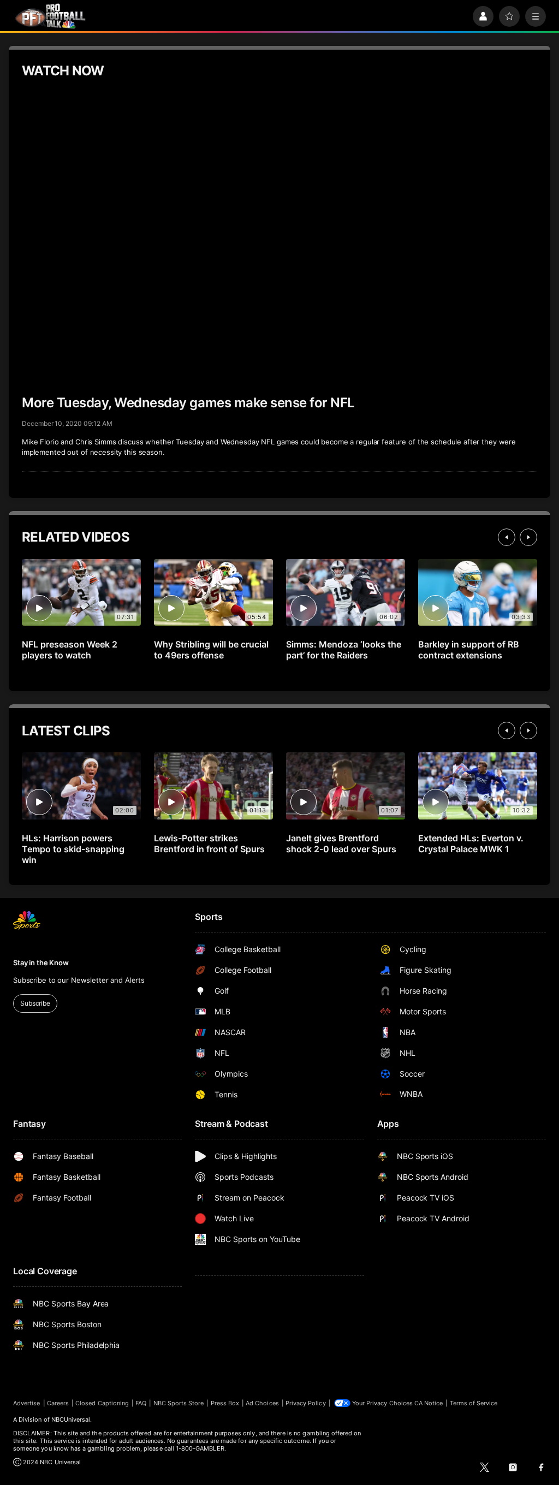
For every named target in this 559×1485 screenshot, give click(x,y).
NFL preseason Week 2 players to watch (69, 650)
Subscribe (35, 1003)
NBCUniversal (71, 1419)
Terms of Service (474, 1403)
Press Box (225, 1403)
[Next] (528, 537)
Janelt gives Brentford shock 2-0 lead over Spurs (341, 843)
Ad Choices (262, 1403)
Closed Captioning (102, 1403)
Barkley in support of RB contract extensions (468, 650)
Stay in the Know (41, 962)
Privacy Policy (306, 1403)
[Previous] (506, 537)
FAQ (140, 1403)
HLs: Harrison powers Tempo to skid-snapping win (73, 849)
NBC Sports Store (178, 1403)
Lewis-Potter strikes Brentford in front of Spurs (209, 843)
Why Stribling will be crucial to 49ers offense (211, 650)
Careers (58, 1403)
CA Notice (428, 1403)
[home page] (50, 16)
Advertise (26, 1403)
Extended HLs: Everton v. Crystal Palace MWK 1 (471, 843)
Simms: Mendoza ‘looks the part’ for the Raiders (343, 650)
